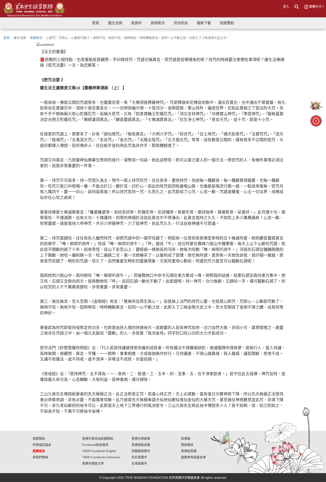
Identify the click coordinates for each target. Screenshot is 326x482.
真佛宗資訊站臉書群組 (97, 438)
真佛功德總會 (141, 438)
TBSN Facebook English (99, 451)
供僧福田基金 (42, 444)
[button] (115, 23)
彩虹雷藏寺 (139, 457)
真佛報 (185, 438)
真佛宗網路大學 (93, 463)
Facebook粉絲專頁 (95, 444)
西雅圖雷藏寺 (141, 451)
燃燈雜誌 (187, 444)
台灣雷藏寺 (139, 463)
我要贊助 (39, 438)
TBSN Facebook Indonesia (101, 457)
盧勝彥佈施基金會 (193, 457)
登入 (286, 6)
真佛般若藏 (188, 451)
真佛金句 (36, 38)
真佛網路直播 (141, 444)
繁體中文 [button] (315, 6)
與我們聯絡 (40, 457)
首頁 (6, 38)
